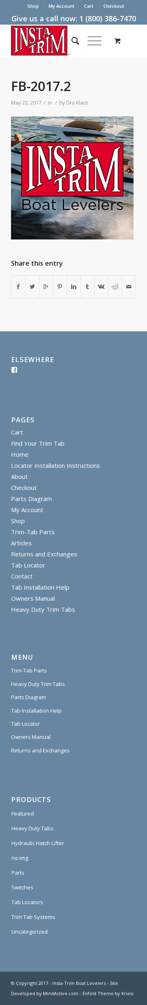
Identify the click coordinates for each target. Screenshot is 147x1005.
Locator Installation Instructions (55, 465)
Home (20, 454)
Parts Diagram (31, 499)
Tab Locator (28, 565)
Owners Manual (33, 598)
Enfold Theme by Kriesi (108, 993)
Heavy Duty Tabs (32, 828)
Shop (33, 6)
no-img (19, 857)
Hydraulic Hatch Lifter (37, 843)
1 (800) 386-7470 (107, 18)
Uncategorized (29, 931)
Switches (22, 887)
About (19, 476)
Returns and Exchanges (44, 554)
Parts (17, 872)
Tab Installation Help (40, 587)
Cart (89, 6)
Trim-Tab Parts (33, 532)
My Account (61, 6)
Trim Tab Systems (33, 917)
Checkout (113, 6)
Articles (21, 543)
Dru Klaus (77, 102)
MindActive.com (60, 993)
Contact (22, 576)
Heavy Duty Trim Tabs (43, 609)
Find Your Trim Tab (38, 443)
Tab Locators (27, 902)
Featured (22, 813)
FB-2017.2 (41, 86)
